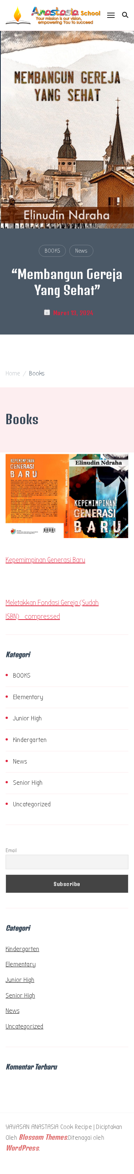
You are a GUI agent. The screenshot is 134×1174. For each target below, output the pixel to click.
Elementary (28, 697)
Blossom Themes (43, 1137)
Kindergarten (30, 740)
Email (11, 850)
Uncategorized (32, 804)
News (81, 250)
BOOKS (52, 250)
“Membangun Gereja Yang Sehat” (67, 282)
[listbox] (67, 197)
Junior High (27, 718)
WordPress (22, 1148)
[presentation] (12, 170)
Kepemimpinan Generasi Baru (45, 560)
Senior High (27, 783)
